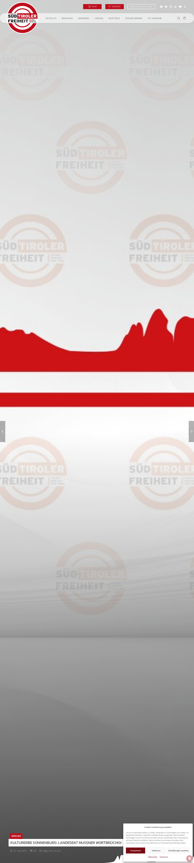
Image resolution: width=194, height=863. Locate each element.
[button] (58, 18)
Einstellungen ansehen (178, 850)
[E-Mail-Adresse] (161, 6)
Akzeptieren (135, 850)
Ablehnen (156, 850)
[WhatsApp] (185, 6)
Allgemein (48, 851)
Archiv (58, 851)
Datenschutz (152, 856)
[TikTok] (175, 6)
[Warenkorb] (184, 18)
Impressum (164, 856)
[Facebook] (166, 6)
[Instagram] (170, 6)
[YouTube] (180, 6)
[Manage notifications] (189, 858)
